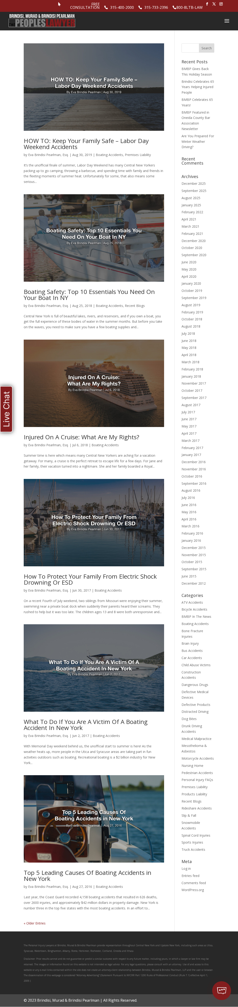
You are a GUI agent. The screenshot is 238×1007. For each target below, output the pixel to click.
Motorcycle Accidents (198, 758)
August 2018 (191, 326)
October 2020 (192, 247)
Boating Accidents (109, 155)
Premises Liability (138, 155)
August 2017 (191, 405)
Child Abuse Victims (196, 665)
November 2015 (194, 555)
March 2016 (190, 526)
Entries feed (190, 875)
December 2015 (194, 547)
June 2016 (189, 505)
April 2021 (189, 219)
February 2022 (192, 212)
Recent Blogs (135, 305)
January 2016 (191, 540)
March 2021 (190, 226)
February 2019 (192, 312)
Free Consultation (85, 6)
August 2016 (191, 490)
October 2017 (192, 390)
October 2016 (192, 476)
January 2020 (191, 283)
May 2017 (189, 426)
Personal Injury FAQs (197, 780)
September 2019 (194, 298)
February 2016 (192, 533)
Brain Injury (190, 643)
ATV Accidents (192, 602)
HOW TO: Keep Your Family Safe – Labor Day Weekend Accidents (86, 144)
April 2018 (189, 355)
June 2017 (189, 419)
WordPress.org (193, 890)
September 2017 (194, 397)
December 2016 (194, 462)
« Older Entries (35, 923)
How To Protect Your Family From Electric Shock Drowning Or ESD (90, 579)
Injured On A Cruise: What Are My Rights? (81, 437)
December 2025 (194, 183)
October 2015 (192, 562)
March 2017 (190, 440)
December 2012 (194, 583)
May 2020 (189, 269)
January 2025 (191, 205)
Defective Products (196, 704)
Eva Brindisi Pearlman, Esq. (48, 155)
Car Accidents (192, 658)
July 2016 (188, 497)
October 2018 (192, 319)
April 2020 (189, 276)
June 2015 (189, 576)
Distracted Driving (195, 711)
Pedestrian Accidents (197, 773)
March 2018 (190, 362)
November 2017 (194, 383)
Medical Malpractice (197, 738)
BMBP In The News (196, 616)
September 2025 (194, 190)
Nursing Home (192, 765)
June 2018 (189, 340)
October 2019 (192, 290)
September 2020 (194, 255)
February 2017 (192, 448)
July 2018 (188, 333)
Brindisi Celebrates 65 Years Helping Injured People (198, 87)
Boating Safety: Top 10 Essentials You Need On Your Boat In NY (89, 294)
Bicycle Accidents (194, 609)
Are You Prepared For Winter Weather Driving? (198, 141)
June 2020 (189, 262)
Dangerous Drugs (195, 684)
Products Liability (194, 794)
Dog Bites (189, 719)
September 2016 (194, 483)
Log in (186, 868)
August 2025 (191, 198)
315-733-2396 (156, 8)
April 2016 (189, 519)
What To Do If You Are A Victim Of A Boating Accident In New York (86, 724)
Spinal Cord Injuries (196, 835)
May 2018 (189, 347)
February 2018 (192, 369)
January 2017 (191, 455)
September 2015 (194, 569)
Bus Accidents (192, 650)
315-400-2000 (122, 8)
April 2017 (189, 433)
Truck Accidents (193, 849)
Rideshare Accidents (197, 808)
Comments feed (194, 883)
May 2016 (189, 512)
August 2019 (191, 305)
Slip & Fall (189, 815)
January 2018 (191, 376)
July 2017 (188, 412)
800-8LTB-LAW (189, 8)
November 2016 (194, 469)
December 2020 (194, 241)
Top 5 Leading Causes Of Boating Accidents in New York (87, 875)
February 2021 (192, 233)
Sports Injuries (192, 842)
